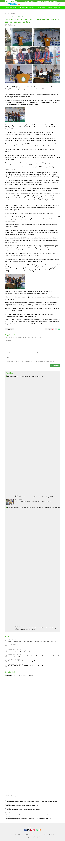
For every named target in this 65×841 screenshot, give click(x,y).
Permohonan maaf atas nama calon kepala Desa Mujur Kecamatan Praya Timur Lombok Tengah (31, 801)
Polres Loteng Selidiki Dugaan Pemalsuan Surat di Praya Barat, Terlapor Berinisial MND (28, 818)
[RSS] (40, 830)
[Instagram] (34, 830)
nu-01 (9, 24)
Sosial (23, 17)
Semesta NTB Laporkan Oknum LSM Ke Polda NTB (18, 797)
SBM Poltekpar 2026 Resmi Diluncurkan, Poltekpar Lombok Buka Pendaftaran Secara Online (32, 641)
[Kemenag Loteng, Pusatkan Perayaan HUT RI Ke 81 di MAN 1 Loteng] (10, 502)
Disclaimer (39, 834)
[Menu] (6, 4)
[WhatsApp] (37, 830)
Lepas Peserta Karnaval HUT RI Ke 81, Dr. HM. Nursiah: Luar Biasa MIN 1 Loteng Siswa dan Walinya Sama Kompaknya (35, 628)
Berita (6, 17)
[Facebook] (25, 830)
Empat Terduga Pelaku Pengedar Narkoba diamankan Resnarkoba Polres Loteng (26, 814)
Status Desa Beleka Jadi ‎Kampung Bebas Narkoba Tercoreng (21, 805)
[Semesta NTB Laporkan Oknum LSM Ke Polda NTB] (32, 734)
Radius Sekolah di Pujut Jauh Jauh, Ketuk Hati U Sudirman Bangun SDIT (34, 497)
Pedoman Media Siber (49, 834)
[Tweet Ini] (49, 329)
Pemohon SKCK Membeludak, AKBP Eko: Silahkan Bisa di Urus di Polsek (27, 666)
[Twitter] (28, 830)
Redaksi (33, 834)
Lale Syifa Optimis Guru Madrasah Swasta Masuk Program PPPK (25, 646)
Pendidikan (19, 17)
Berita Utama (11, 17)
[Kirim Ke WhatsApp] (59, 329)
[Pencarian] (59, 4)
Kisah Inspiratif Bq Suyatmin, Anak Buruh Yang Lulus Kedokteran (25, 661)
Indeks (11, 834)
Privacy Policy (25, 834)
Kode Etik (17, 834)
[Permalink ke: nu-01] (6, 25)
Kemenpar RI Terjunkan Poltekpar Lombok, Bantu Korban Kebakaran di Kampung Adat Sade (35, 1)
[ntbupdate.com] (13, 4)
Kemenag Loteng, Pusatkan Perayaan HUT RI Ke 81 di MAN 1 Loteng (32, 501)
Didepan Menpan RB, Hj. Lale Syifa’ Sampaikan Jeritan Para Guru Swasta (27, 651)
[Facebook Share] (46, 329)
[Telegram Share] (56, 329)
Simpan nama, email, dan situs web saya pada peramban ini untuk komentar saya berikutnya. (30, 361)
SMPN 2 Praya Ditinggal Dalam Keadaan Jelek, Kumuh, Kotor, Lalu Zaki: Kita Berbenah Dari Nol (33, 656)
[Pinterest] (31, 830)
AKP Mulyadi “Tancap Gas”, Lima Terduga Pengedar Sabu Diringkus (23, 809)
